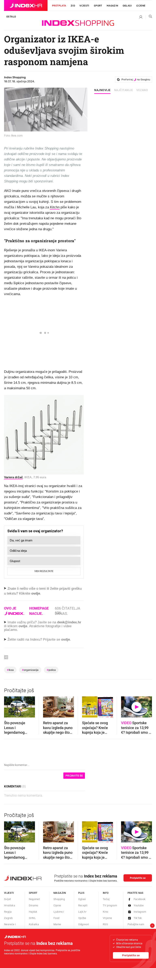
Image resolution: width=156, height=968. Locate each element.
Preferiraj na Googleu (135, 79)
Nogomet (34, 899)
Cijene (140, 5)
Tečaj (106, 899)
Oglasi (127, 5)
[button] (9, 706)
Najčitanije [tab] (123, 90)
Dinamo (33, 905)
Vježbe (82, 918)
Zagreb (8, 918)
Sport (98, 5)
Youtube (139, 905)
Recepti (83, 905)
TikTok (138, 918)
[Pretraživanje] (149, 17)
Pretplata (59, 5)
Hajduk (33, 911)
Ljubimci (58, 911)
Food (56, 918)
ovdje (22, 626)
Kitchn (55, 207)
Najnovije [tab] (102, 90)
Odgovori (83, 924)
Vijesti (84, 5)
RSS (105, 924)
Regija (8, 911)
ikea (10, 669)
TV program (110, 905)
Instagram (140, 911)
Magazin (59, 892)
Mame (57, 924)
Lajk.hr (82, 911)
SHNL (32, 918)
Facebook (140, 899)
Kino (105, 911)
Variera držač (13, 477)
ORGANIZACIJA (30, 669)
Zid (73, 5)
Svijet (7, 899)
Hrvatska (9, 905)
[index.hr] (26, 5)
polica (51, 669)
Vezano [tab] (142, 90)
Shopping (59, 899)
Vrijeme (107, 918)
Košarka (34, 924)
